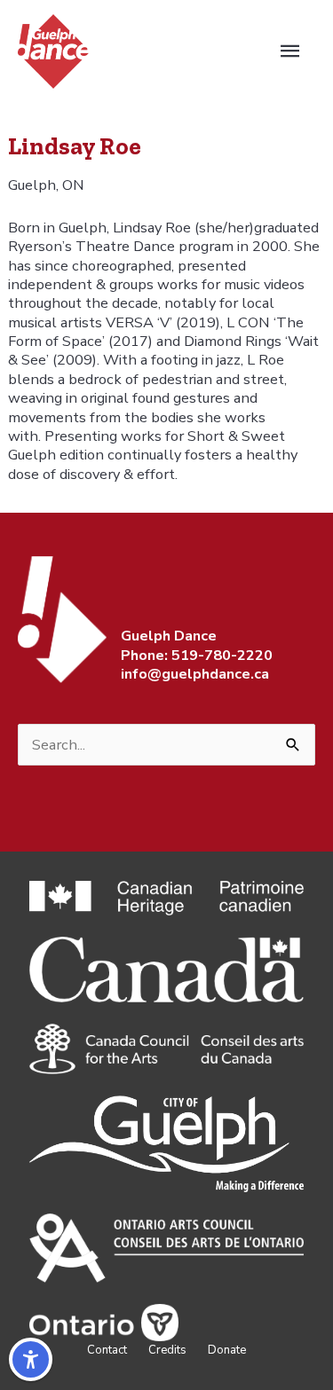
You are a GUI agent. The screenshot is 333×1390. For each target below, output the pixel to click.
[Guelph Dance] (53, 50)
